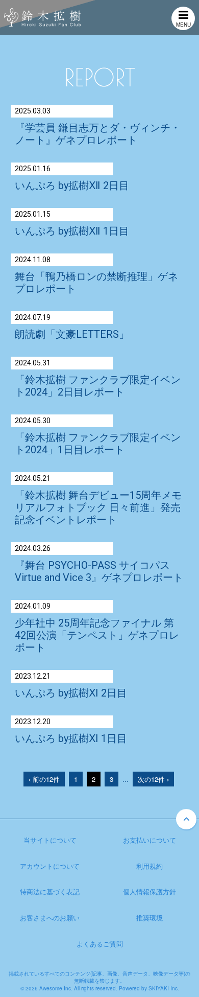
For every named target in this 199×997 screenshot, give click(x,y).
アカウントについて (50, 866)
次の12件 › (153, 779)
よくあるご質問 (100, 943)
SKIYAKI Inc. (163, 988)
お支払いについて (149, 840)
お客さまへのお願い (50, 917)
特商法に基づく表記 (50, 891)
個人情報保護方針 (149, 891)
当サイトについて (50, 840)
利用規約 (149, 866)
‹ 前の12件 (44, 779)
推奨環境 (149, 917)
